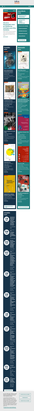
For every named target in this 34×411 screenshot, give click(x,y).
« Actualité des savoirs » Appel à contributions (22, 22)
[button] (5, 6)
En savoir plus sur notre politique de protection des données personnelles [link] (10, 407)
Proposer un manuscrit (23, 28)
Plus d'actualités (8, 390)
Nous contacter (22, 40)
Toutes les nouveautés (23, 207)
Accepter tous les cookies (25, 394)
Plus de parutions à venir (9, 207)
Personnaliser (25, 397)
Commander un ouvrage (23, 33)
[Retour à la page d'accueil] (17, 2)
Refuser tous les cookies (25, 400)
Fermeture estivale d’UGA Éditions (22, 16)
